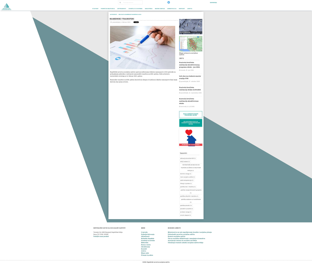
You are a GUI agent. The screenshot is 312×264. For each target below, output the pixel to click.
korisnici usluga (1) (185, 174)
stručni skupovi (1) (185, 215)
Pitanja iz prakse (147, 255)
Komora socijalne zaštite (176, 236)
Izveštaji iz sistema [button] (136, 8)
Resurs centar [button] (160, 8)
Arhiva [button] (189, 8)
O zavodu (144, 232)
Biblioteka (144, 242)
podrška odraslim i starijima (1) (189, 196)
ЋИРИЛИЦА (213, 2)
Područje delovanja (147, 234)
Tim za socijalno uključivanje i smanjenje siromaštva (186, 238)
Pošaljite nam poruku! (101, 236)
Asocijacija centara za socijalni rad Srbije (182, 240)
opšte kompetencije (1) (186, 180)
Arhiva (143, 251)
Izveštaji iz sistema (148, 240)
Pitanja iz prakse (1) (186, 183)
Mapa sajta (145, 253)
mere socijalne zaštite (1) (187, 177)
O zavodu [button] (95, 8)
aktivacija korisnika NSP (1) (188, 158)
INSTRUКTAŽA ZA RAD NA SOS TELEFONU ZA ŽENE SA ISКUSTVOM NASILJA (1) (191, 167)
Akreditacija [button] (171, 8)
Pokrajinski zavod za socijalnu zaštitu (181, 234)
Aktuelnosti (121, 8)
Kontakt (182, 8)
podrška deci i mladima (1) (187, 187)
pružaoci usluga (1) (185, 212)
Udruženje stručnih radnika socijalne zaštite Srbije (185, 242)
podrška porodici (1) (186, 205)
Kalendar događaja (147, 238)
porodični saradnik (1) (186, 208)
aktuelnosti (113, 14)
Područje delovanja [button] (108, 8)
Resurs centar (146, 245)
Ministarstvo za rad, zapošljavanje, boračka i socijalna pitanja (190, 232)
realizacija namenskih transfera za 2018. (130, 14)
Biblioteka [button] (149, 8)
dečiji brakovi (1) (185, 161)
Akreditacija (145, 247)
